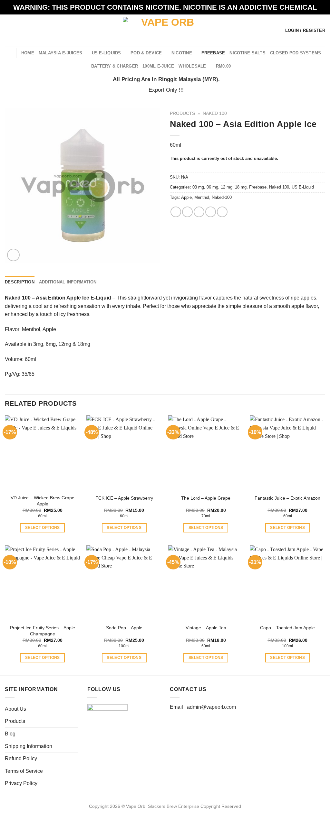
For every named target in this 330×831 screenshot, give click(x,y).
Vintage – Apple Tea (206, 627)
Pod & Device (146, 53)
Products (182, 113)
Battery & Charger (114, 66)
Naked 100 (215, 113)
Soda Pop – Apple (124, 627)
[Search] (8, 53)
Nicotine (181, 53)
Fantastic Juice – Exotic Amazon (287, 498)
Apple (186, 197)
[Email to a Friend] (199, 212)
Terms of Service (24, 771)
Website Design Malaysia (165, 813)
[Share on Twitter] (187, 212)
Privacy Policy (21, 783)
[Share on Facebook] (175, 212)
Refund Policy (21, 758)
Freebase (213, 53)
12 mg (226, 187)
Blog (10, 733)
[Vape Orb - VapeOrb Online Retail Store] (165, 30)
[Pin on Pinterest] (210, 212)
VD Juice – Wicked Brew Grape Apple (42, 500)
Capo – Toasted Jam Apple (287, 627)
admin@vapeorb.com (211, 707)
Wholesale (192, 66)
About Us (15, 709)
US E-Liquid (303, 187)
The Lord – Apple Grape (205, 498)
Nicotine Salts (247, 53)
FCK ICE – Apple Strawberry (124, 498)
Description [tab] (19, 282)
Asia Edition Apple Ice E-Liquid (73, 297)
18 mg (241, 187)
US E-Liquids (106, 53)
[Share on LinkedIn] (222, 212)
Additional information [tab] (68, 282)
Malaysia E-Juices (60, 53)
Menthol (201, 197)
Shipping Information (28, 746)
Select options (42, 528)
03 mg (198, 187)
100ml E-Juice (158, 66)
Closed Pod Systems (295, 53)
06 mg (212, 187)
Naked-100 (222, 197)
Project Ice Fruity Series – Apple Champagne (42, 630)
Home (27, 53)
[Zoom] (13, 255)
